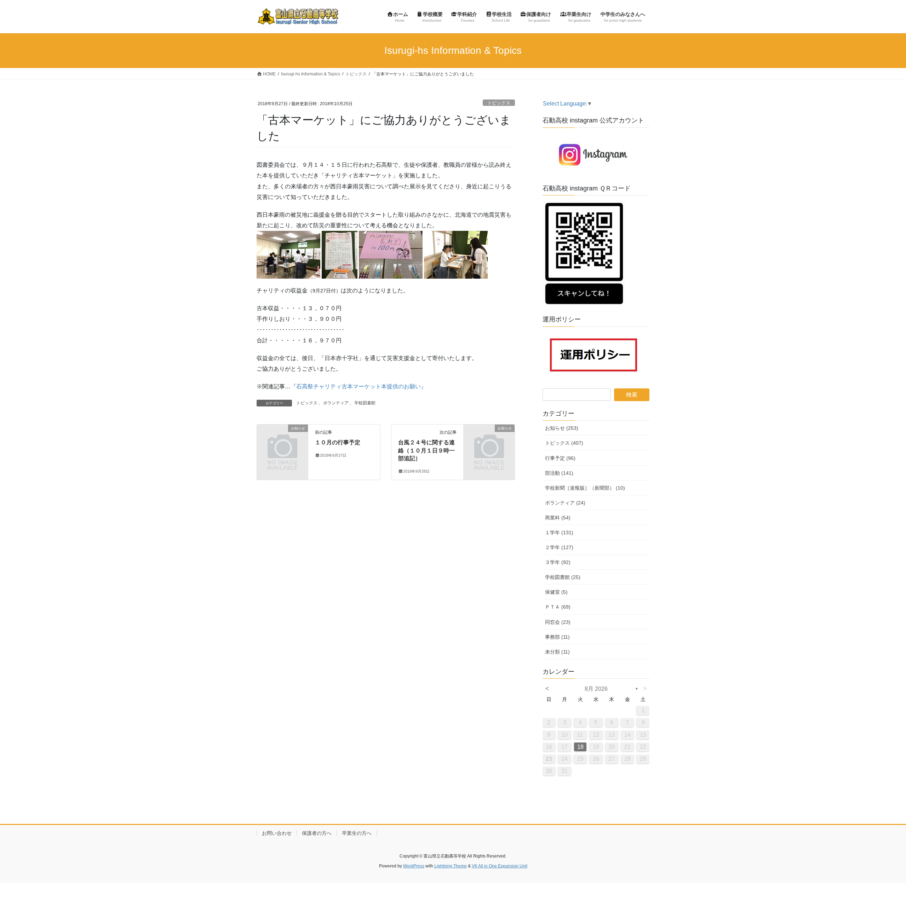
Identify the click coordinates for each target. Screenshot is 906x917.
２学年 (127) (559, 547)
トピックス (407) (564, 443)
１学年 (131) (559, 532)
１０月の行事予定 (337, 442)
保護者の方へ (317, 833)
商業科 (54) (557, 517)
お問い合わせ (277, 833)
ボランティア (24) (565, 503)
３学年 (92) (557, 562)
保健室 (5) (556, 592)
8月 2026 (596, 689)
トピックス (498, 103)
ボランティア (336, 402)
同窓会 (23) (557, 622)
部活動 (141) (559, 473)
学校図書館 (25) (562, 577)
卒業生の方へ (357, 833)
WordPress (413, 866)
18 (580, 747)
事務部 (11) (557, 637)
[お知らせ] (282, 440)
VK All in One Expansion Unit (499, 866)
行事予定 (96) (560, 458)
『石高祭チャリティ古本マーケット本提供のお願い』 (358, 386)
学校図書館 (364, 402)
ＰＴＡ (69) (557, 607)
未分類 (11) (557, 652)
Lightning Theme (450, 866)
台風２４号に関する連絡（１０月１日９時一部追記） (426, 450)
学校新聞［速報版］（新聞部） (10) (585, 488)
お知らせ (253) (561, 428)
